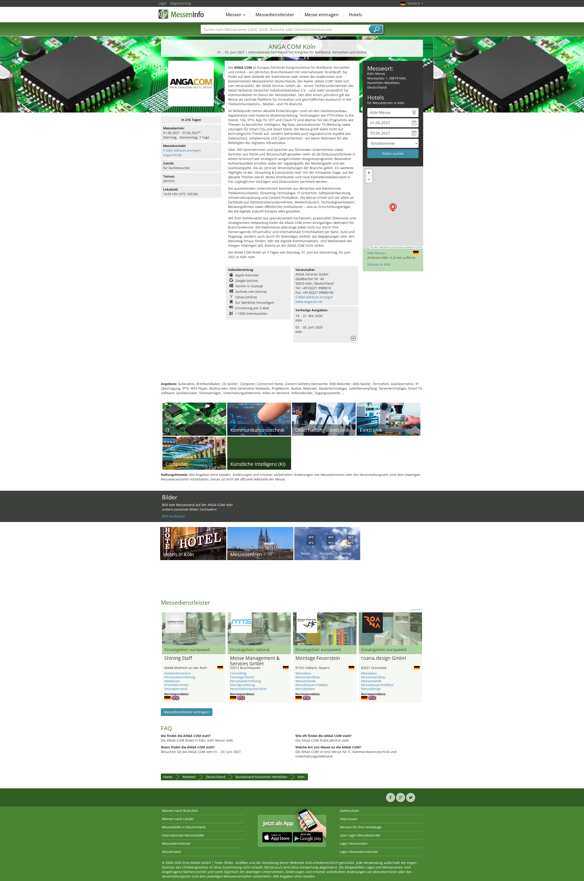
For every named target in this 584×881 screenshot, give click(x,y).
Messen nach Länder (178, 819)
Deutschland (215, 777)
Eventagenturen (242, 677)
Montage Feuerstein (317, 658)
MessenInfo (181, 14)
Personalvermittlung (179, 677)
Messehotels (171, 852)
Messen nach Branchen (180, 810)
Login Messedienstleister (359, 852)
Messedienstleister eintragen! (186, 712)
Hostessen (172, 681)
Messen (234, 15)
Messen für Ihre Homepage (361, 827)
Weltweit (189, 777)
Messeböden (305, 689)
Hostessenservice (177, 673)
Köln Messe (376, 253)
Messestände (305, 681)
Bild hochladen (173, 516)
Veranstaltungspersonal (248, 689)
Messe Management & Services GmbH (255, 661)
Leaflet (375, 247)
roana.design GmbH (383, 658)
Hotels (355, 15)
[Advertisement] (292, 367)
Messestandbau (307, 677)
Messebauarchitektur (311, 685)
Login (163, 3)
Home (167, 777)
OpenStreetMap (396, 247)
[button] (393, 207)
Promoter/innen (176, 685)
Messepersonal (176, 689)
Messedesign (371, 689)
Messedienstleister (275, 15)
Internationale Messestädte (183, 835)
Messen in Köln (379, 264)
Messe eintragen (322, 15)
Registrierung (180, 3)
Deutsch (414, 3)
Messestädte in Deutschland (184, 827)
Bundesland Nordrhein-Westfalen (261, 777)
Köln (301, 777)
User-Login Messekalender (360, 835)
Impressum (348, 819)
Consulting (238, 673)
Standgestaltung (242, 685)
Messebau (303, 673)
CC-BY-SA (418, 247)
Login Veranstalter (354, 843)
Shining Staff (178, 658)
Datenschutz (349, 810)
